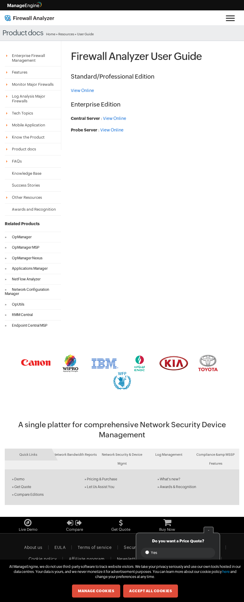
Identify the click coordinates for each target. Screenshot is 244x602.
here (226, 572)
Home (50, 34)
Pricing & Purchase (102, 479)
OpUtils (18, 304)
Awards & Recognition (178, 487)
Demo (19, 479)
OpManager (22, 237)
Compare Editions (29, 495)
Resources (66, 34)
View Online (82, 90)
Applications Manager (30, 268)
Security (132, 547)
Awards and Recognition (34, 209)
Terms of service (95, 547)
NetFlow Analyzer (26, 279)
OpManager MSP (25, 247)
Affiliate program (87, 559)
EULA (59, 547)
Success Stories (26, 185)
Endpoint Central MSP (29, 325)
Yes (153, 552)
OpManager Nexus (27, 258)
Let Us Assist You (100, 487)
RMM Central (22, 315)
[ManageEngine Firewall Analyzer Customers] (122, 372)
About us (33, 547)
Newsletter (128, 559)
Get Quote (22, 487)
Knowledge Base (26, 173)
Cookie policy (43, 559)
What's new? (170, 479)
